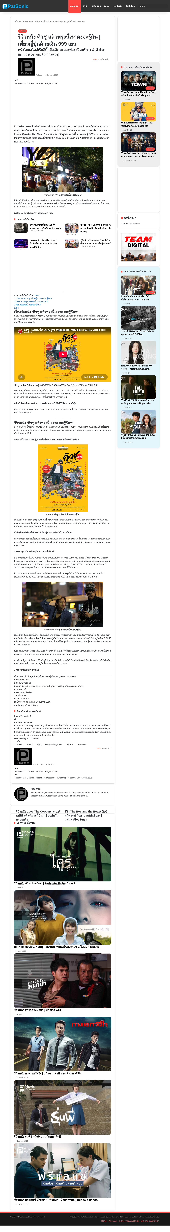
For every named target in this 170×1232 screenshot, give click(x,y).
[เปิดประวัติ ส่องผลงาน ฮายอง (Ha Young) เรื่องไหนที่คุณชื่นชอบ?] (138, 352)
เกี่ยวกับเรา (112, 1221)
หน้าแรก (17, 21)
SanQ (29, 744)
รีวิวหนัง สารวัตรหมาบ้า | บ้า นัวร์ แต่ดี (37, 1010)
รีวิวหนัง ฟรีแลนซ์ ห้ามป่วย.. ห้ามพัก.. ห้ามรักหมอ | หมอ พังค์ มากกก (56, 1200)
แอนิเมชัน (96, 6)
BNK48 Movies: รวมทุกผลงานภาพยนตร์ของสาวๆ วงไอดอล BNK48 (56, 946)
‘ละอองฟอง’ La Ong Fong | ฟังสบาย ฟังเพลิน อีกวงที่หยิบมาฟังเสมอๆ (95, 228)
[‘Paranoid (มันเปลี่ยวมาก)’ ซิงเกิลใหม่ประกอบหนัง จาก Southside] (21, 243)
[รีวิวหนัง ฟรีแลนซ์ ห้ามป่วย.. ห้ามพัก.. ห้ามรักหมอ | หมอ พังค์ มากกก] (62, 1170)
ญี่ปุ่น (39, 744)
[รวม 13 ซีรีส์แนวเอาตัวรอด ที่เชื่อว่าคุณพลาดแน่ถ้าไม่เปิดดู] (138, 318)
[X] (37, 800)
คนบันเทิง (117, 6)
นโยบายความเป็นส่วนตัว (129, 1221)
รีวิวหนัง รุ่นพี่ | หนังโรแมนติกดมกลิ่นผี (37, 1136)
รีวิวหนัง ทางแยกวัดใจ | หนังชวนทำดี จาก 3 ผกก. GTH (47, 1073)
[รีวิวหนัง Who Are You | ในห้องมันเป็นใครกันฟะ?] (62, 854)
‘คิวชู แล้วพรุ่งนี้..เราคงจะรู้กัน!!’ (76, 134)
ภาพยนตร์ (74, 6)
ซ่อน (37, 295)
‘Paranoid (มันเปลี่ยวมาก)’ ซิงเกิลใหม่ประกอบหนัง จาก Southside (43, 243)
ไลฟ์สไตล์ (130, 6)
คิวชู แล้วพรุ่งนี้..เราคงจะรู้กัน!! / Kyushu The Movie (52, 676)
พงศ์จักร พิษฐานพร (53, 744)
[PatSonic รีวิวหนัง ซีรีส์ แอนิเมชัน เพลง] (15, 6)
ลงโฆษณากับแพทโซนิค (130, 223)
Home (104, 1221)
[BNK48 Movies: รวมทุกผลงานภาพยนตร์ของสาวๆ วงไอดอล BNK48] (62, 917)
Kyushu (19, 744)
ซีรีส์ (85, 6)
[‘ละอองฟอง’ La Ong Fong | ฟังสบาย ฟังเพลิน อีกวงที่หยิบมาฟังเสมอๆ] (72, 228)
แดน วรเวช (81, 744)
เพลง (106, 6)
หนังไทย (69, 744)
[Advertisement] (63, 105)
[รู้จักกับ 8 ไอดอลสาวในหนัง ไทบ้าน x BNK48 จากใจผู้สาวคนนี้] (72, 243)
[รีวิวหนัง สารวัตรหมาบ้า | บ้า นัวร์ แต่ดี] (62, 980)
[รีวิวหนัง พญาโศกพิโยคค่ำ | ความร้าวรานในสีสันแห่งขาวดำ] (21, 228)
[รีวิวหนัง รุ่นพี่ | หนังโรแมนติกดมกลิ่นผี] (62, 1107)
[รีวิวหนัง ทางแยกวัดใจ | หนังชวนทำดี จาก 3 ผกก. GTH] (62, 1044)
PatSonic (39, 75)
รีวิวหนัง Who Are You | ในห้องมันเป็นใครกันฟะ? (44, 883)
